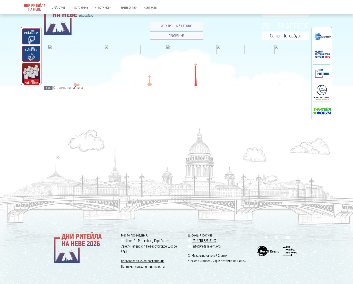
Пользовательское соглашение (142, 261)
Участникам (103, 7)
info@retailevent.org (206, 246)
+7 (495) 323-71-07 (204, 240)
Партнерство (127, 7)
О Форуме (58, 7)
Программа (80, 7)
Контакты (151, 7)
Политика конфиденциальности (143, 266)
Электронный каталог (176, 26)
